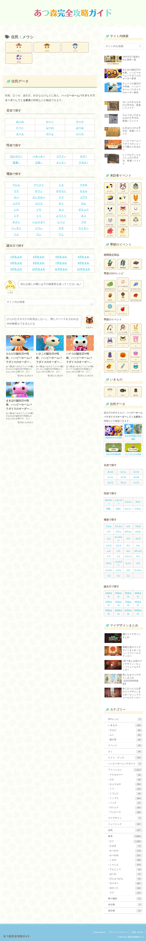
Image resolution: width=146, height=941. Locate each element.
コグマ (16, 203)
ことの (123, 191)
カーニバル (135, 370)
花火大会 (110, 359)
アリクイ (39, 185)
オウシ (39, 191)
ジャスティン (135, 191)
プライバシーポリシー (118, 932)
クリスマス (109, 370)
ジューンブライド (136, 345)
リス (16, 234)
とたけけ (110, 213)
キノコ (123, 300)
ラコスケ (123, 224)
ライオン (83, 228)
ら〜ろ (80, 134)
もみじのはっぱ (136, 300)
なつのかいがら (136, 289)
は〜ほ (80, 127)
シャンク (110, 202)
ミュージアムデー (123, 345)
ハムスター (38, 222)
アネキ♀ (83, 162)
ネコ (83, 215)
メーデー (110, 346)
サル (83, 203)
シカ (16, 209)
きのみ (110, 300)
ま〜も (20, 134)
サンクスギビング (136, 358)
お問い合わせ (137, 932)
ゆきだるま (109, 224)
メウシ (39, 228)
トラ (16, 215)
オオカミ (61, 191)
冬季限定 (136, 267)
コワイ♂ (61, 156)
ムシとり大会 (123, 332)
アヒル (16, 185)
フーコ (123, 213)
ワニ (61, 234)
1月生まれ (16, 256)
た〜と (20, 127)
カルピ (47, 51)
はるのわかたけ (110, 289)
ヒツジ (61, 222)
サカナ (123, 395)
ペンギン (16, 228)
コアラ (83, 197)
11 (56, 269)
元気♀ (38, 162)
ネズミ (16, 222)
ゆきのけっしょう (110, 312)
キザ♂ (83, 156)
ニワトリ (61, 215)
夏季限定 (123, 267)
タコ (61, 209)
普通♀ (16, 162)
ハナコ (75, 51)
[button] (91, 304)
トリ (38, 215)
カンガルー (38, 197)
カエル (83, 191)
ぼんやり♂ (16, 156)
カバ (16, 197)
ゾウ (38, 209)
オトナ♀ (61, 162)
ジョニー (123, 202)
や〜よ (50, 134)
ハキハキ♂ (39, 156)
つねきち (136, 202)
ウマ (16, 191)
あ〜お (20, 121)
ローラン (123, 235)
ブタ (83, 222)
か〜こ (50, 121)
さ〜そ (80, 121)
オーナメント (123, 313)
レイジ (136, 224)
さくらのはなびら (123, 288)
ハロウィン (122, 359)
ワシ (38, 234)
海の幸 (136, 395)
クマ (61, 197)
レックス (110, 235)
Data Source (99, 932)
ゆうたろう (135, 213)
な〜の (50, 127)
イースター (135, 332)
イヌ (61, 185)
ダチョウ (83, 209)
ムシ (110, 395)
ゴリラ (39, 203)
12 (78, 269)
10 (33, 269)
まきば (19, 62)
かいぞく (110, 191)
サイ (61, 203)
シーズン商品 (110, 267)
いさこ (19, 51)
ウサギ (83, 185)
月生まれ (39, 256)
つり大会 (110, 332)
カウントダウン (123, 370)
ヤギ (61, 228)
